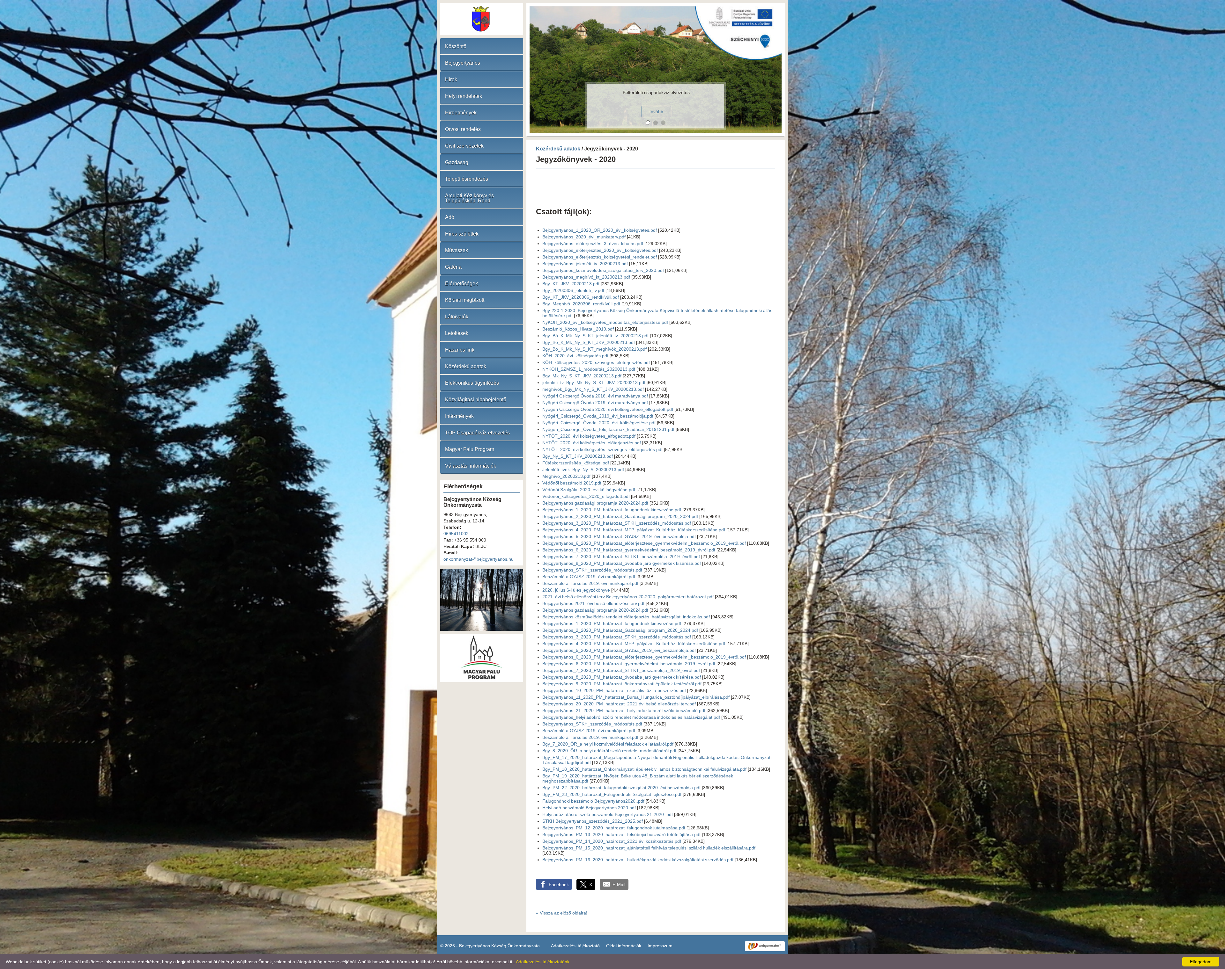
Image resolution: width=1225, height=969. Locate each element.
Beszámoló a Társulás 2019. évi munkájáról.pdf (590, 583)
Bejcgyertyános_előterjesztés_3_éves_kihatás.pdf (592, 243)
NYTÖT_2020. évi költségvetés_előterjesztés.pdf (591, 442)
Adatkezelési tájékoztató (575, 945)
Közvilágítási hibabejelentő (475, 399)
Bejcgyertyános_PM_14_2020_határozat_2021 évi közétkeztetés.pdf (611, 841)
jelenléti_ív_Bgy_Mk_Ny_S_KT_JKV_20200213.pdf (593, 382)
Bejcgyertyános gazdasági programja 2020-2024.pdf (595, 503)
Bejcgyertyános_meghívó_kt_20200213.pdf (586, 277)
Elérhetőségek (461, 283)
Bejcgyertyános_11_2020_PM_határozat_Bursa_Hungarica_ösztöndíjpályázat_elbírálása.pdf (636, 697)
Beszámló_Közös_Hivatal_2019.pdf (578, 329)
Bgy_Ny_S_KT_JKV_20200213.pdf (577, 456)
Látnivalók (456, 316)
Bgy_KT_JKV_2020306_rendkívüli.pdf (580, 297)
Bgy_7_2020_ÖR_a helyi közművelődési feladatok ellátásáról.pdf (607, 744)
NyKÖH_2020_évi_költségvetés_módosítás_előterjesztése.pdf (605, 322)
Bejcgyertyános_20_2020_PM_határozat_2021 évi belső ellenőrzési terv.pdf (619, 703)
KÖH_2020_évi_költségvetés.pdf (575, 355)
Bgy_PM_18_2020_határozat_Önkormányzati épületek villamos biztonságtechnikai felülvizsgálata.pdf (644, 769)
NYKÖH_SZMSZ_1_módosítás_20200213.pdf (588, 369)
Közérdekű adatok (465, 366)
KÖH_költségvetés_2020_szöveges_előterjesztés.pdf (596, 362)
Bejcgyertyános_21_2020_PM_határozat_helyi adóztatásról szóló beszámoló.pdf (623, 710)
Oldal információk (623, 945)
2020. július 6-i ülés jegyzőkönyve (576, 590)
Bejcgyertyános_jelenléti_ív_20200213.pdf (585, 263)
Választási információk (470, 466)
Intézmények (459, 416)
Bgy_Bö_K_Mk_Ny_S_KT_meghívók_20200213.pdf (594, 349)
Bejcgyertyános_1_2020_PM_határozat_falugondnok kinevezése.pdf (611, 509)
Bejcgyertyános (462, 63)
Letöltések (456, 333)
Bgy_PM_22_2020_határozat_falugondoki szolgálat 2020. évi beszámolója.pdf (621, 787)
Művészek (456, 250)
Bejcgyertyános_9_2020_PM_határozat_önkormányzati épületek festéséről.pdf (622, 683)
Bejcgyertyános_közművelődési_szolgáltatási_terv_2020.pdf (603, 270)
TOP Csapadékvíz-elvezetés (477, 432)
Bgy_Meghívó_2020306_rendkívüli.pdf (581, 303)
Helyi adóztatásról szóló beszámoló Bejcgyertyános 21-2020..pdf (607, 814)
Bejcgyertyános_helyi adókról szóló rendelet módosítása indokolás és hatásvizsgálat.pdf (631, 717)
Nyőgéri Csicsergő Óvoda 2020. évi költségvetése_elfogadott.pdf (607, 409)
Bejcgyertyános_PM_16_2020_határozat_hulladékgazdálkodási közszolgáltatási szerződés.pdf (637, 859)
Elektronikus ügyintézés (472, 383)
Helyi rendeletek (463, 96)
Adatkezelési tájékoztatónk (542, 961)
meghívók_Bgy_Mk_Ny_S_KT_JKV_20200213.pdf (593, 389)
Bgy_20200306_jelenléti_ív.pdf (573, 290)
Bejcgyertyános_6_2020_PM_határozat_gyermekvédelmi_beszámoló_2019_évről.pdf (628, 549)
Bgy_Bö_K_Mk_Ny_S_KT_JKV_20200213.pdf (588, 342)
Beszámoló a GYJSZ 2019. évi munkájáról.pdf (588, 576)
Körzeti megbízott (464, 300)
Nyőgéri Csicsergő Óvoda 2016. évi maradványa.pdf (595, 395)
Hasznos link (459, 350)
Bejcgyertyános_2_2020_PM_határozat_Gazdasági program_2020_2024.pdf (620, 516)
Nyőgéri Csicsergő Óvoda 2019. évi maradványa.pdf (595, 402)
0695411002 (456, 533)
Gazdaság (456, 162)
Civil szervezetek (464, 146)
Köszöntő (455, 46)
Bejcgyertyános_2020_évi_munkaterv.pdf (584, 236)
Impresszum (660, 945)
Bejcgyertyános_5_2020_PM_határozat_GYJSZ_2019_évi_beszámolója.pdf (619, 536)
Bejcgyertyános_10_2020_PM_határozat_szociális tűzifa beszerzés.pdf (614, 690)
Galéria (453, 267)
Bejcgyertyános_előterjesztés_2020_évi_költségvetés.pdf (600, 250)
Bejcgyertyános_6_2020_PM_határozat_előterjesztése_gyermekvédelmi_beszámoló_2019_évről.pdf (644, 543)
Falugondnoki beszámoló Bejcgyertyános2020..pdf (593, 801)
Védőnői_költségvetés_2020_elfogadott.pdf (586, 496)
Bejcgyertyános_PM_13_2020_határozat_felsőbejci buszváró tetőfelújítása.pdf (621, 834)
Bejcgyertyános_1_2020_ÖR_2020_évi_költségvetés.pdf (599, 230)
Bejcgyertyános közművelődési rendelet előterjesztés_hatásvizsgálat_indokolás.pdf (626, 616)
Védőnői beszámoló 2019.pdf (571, 482)
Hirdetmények (461, 112)
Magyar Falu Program (469, 449)
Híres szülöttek (462, 234)
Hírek (451, 79)
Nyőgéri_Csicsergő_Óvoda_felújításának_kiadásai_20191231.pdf (608, 429)
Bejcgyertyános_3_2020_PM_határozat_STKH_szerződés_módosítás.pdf (616, 523)
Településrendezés (466, 179)
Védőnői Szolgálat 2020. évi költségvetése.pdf (588, 489)
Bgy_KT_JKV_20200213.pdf (570, 283)
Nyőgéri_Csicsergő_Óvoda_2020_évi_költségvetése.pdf (599, 422)
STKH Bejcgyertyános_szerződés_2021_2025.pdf (592, 821)
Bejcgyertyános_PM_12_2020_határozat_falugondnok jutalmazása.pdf (613, 827)
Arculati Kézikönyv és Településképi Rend (469, 198)
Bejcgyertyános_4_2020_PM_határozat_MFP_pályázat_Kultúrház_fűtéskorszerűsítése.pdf (633, 529)
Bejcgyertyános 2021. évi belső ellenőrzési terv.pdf (593, 603)
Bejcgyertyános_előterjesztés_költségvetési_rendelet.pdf (599, 256)
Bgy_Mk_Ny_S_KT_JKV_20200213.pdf (581, 375)
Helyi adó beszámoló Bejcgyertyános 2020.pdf (589, 807)
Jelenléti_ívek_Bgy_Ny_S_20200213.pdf (583, 469)
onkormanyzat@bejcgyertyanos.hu (478, 559)
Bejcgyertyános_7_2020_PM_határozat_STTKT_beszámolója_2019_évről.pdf (621, 556)
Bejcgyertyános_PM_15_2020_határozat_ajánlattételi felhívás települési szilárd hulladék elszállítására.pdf (648, 847)
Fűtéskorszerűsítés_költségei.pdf (575, 462)
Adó (449, 217)
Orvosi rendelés (463, 129)
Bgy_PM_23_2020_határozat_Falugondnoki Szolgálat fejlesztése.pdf (611, 794)
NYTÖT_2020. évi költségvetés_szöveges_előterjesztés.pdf (602, 449)
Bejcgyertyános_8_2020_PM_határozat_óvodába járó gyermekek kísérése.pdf (621, 563)
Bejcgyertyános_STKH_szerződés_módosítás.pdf (592, 569)
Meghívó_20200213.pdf (566, 476)
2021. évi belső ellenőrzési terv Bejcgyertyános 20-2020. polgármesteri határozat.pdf (628, 596)
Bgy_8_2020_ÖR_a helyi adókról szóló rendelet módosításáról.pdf (609, 750)
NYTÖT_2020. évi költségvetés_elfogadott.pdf (588, 436)
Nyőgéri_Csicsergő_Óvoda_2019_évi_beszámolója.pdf (597, 416)
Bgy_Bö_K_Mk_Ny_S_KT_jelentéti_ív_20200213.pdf (595, 335)
